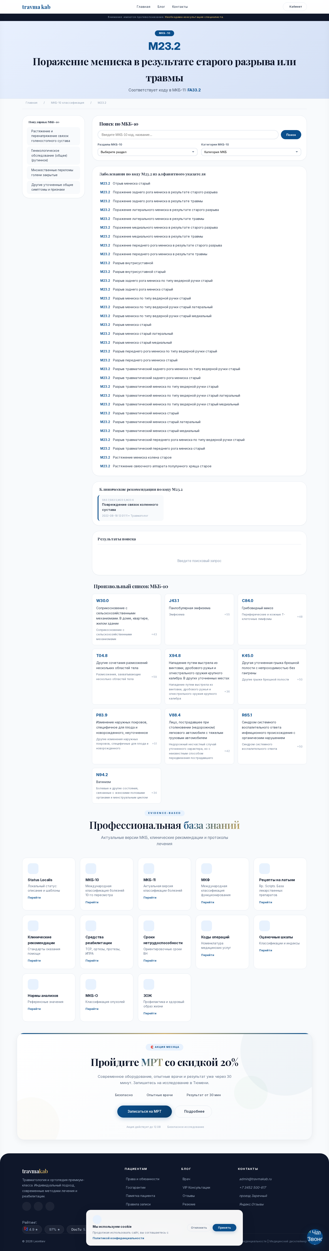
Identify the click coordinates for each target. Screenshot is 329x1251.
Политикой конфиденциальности (118, 1238)
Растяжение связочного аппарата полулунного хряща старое (156, 466)
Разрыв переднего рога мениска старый (138, 360)
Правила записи (138, 1204)
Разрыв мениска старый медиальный (136, 343)
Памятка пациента (140, 1196)
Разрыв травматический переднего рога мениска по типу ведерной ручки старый (172, 440)
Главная (143, 6)
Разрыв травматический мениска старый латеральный (150, 422)
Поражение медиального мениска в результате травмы (151, 236)
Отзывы (189, 1196)
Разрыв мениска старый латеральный (136, 334)
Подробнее (194, 1111)
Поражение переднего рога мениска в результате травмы (153, 254)
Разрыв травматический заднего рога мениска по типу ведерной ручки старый (170, 369)
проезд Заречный (253, 1196)
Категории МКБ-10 (215, 144)
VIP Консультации (196, 1187)
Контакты (180, 6)
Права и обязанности (142, 1179)
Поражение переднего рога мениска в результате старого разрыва (161, 245)
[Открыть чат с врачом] (315, 1237)
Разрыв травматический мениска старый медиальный (149, 431)
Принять (224, 1227)
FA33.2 (194, 90)
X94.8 (175, 655)
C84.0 (247, 600)
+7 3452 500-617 (252, 1187)
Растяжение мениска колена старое (136, 457)
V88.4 (175, 715)
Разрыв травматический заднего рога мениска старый (150, 378)
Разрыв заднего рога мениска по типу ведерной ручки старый (156, 281)
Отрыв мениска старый (125, 183)
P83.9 (101, 715)
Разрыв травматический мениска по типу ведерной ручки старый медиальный (169, 404)
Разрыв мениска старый (125, 325)
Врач (186, 1179)
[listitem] (26, 1206)
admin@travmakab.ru (255, 1179)
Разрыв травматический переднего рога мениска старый (152, 448)
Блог (161, 6)
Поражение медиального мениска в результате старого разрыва (159, 227)
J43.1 (174, 600)
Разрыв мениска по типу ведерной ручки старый (145, 298)
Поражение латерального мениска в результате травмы (152, 219)
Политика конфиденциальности (244, 1241)
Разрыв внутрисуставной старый (133, 272)
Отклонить (199, 1227)
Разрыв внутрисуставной (126, 263)
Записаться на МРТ (145, 1111)
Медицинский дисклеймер (288, 1241)
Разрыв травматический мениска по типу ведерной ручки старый (159, 387)
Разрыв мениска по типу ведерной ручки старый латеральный (156, 307)
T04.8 (101, 655)
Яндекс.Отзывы (251, 1204)
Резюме (189, 1204)
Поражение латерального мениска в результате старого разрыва (159, 210)
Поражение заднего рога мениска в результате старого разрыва (159, 192)
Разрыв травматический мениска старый (139, 413)
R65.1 (247, 715)
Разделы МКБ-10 (110, 144)
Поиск (291, 135)
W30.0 (102, 600)
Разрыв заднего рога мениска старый (136, 289)
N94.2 (102, 774)
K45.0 (247, 655)
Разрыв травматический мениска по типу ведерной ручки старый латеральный (170, 396)
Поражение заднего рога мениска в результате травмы (151, 201)
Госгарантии (135, 1187)
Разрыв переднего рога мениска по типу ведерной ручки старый (158, 351)
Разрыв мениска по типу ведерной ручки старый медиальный (156, 316)
